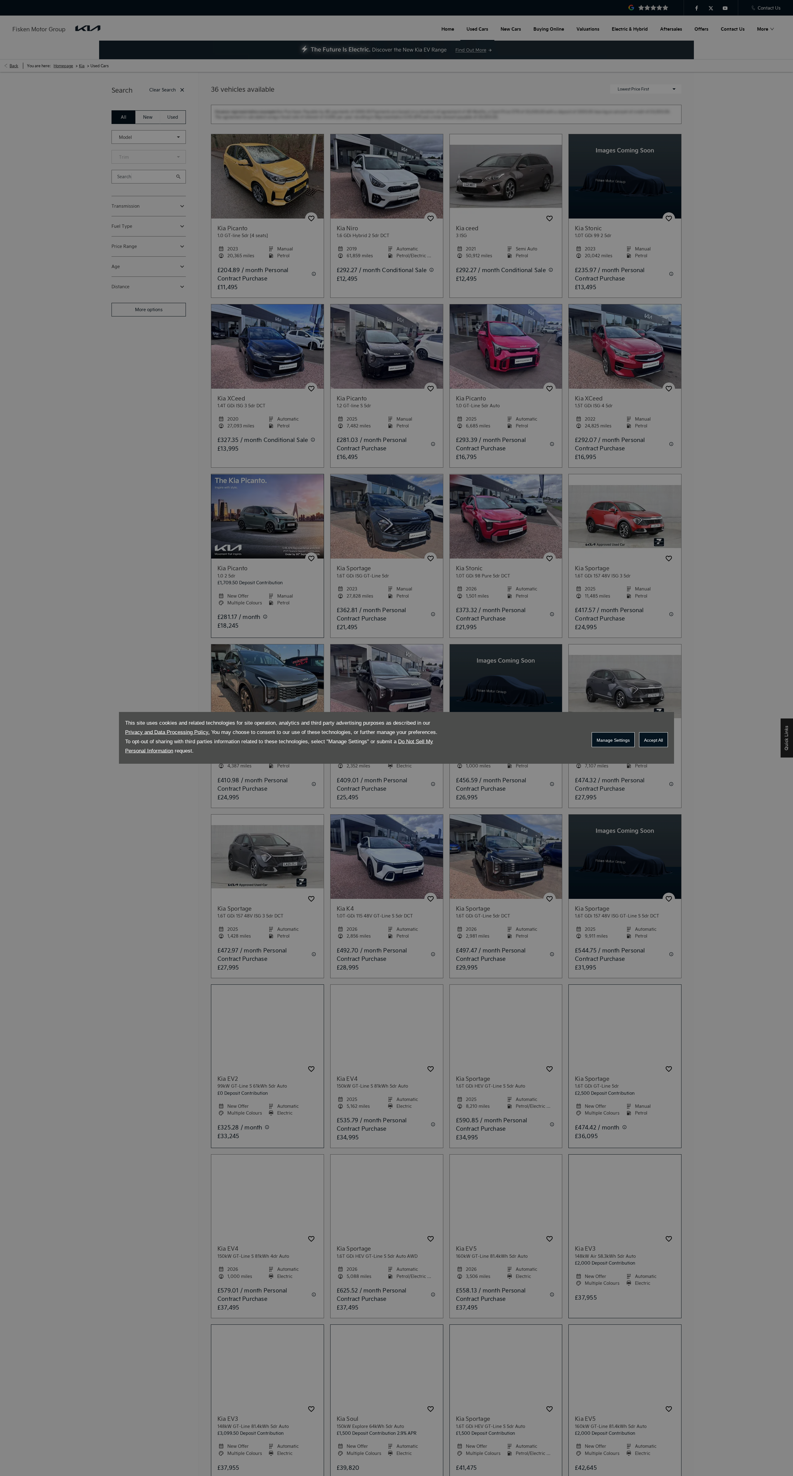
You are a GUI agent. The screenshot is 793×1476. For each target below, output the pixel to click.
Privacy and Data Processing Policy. (167, 732)
